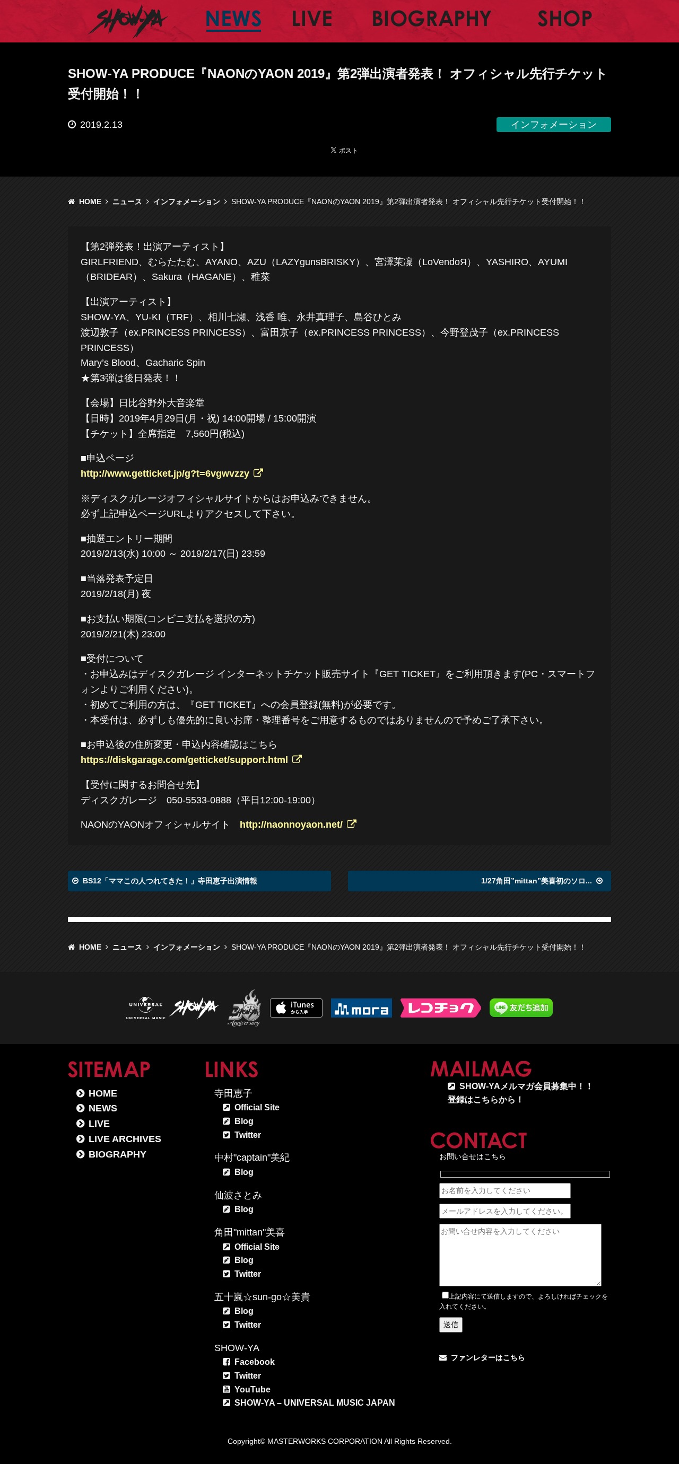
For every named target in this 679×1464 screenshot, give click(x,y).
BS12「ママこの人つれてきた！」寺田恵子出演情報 (170, 880)
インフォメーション (186, 201)
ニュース (127, 201)
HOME (90, 201)
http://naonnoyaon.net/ (291, 824)
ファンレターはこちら (488, 1357)
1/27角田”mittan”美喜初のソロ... (536, 880)
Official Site (257, 1107)
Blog (244, 1121)
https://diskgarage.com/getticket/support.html (184, 760)
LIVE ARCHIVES (125, 1139)
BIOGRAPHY (117, 1154)
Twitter (247, 1134)
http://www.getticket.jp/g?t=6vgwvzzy (165, 473)
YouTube (252, 1389)
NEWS (103, 1108)
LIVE (99, 1123)
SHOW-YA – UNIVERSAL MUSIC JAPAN (314, 1402)
